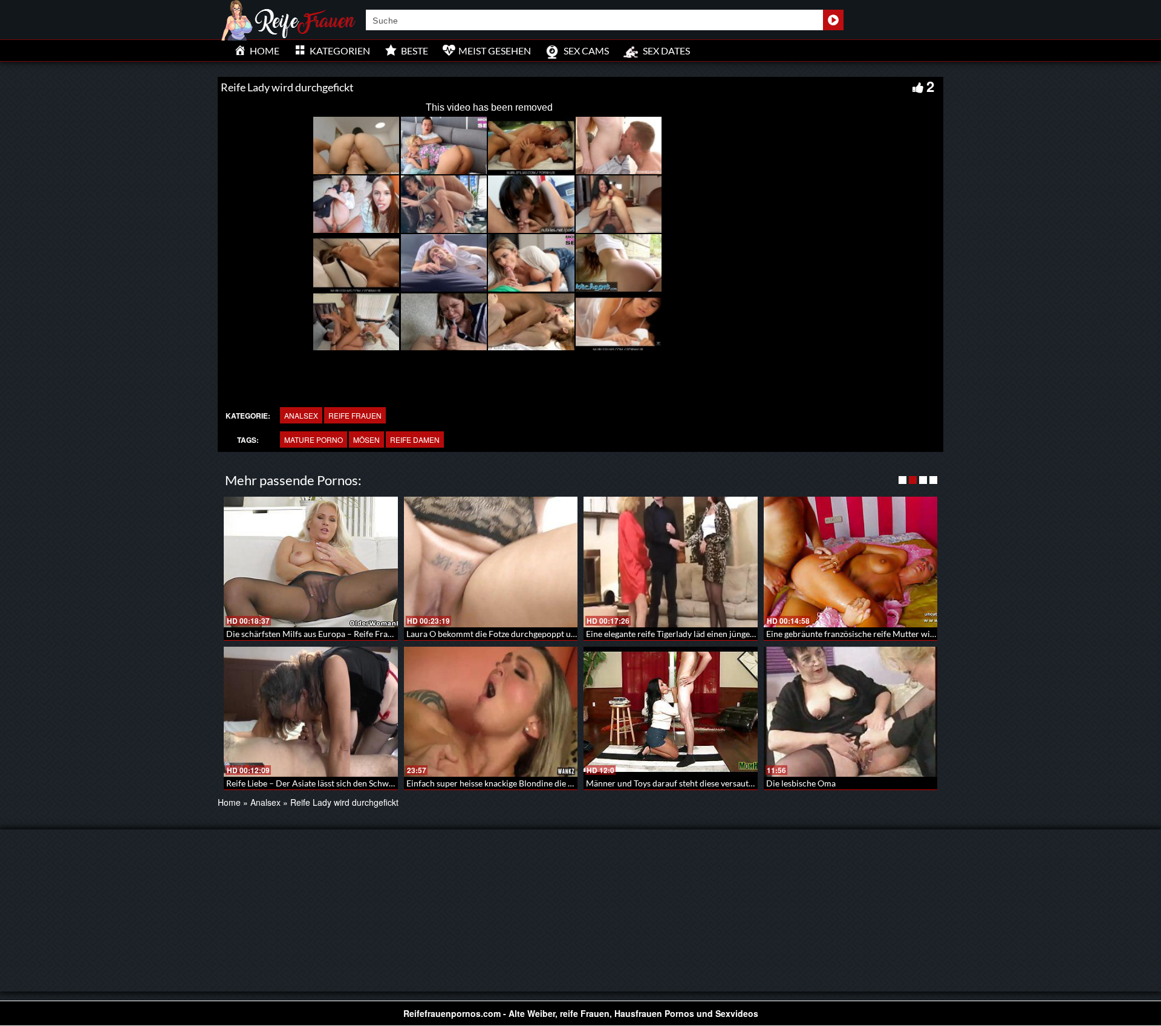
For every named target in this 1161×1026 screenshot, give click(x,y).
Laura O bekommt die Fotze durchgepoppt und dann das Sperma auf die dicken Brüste (566, 634)
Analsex (301, 415)
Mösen (366, 439)
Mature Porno (313, 439)
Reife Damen (415, 439)
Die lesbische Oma (801, 783)
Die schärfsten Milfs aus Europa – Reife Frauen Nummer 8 (335, 634)
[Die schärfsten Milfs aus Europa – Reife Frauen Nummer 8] (311, 562)
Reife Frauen (355, 415)
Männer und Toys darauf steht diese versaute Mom (680, 783)
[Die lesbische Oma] (851, 712)
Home (229, 802)
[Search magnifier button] (833, 20)
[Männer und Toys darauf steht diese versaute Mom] (671, 712)
